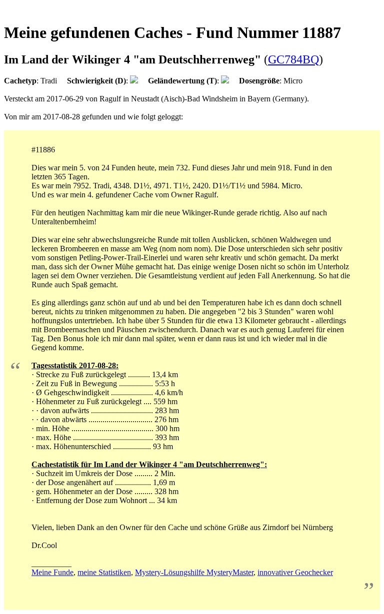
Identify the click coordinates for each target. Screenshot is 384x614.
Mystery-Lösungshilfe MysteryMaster (194, 572)
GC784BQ (293, 59)
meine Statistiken (104, 572)
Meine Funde (53, 572)
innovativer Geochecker (295, 572)
